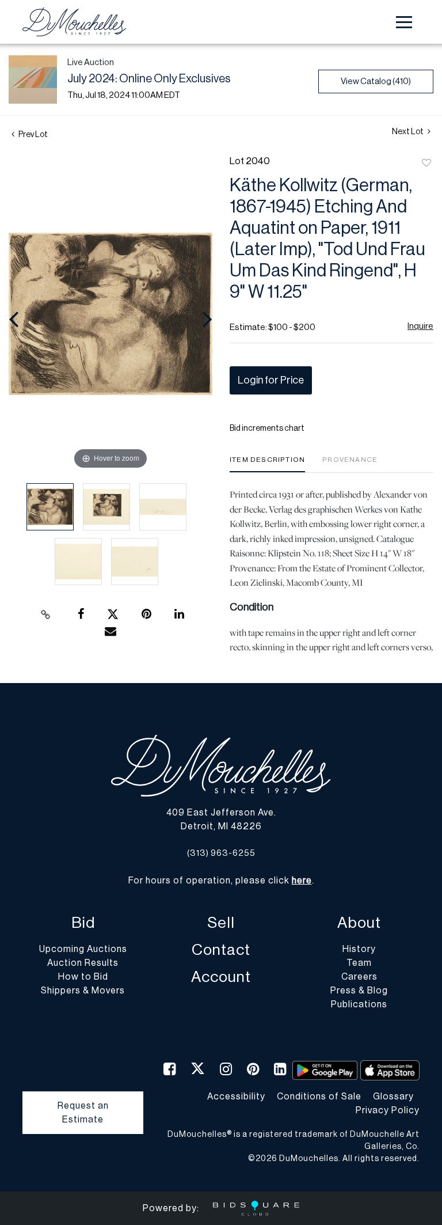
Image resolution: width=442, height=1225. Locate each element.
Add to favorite (426, 163)
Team (359, 963)
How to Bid (83, 976)
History (359, 949)
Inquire (420, 326)
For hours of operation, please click (220, 880)
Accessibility (236, 1096)
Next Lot (408, 132)
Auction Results (83, 963)
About (359, 923)
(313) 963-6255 (221, 853)
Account (221, 977)
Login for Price (271, 380)
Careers (359, 976)
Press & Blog (359, 990)
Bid (83, 923)
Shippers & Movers (83, 990)
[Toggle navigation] (404, 22)
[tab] (267, 464)
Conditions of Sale (319, 1096)
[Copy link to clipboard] (46, 614)
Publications (359, 1004)
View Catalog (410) (376, 81)
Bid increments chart (267, 428)
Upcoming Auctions (83, 949)
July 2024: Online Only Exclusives (149, 79)
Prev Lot (32, 135)
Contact (221, 950)
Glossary (393, 1096)
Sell (221, 923)
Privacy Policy (388, 1110)
